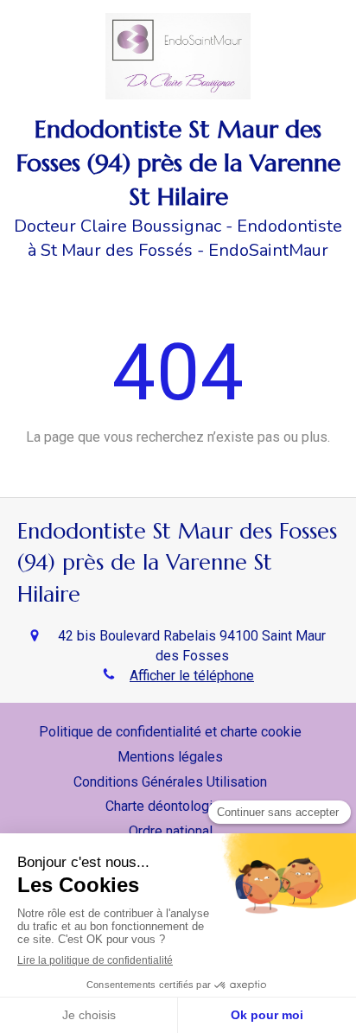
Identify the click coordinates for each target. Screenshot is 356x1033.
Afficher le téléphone (192, 675)
